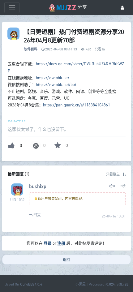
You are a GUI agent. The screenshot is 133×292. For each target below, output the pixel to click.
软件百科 (30, 49)
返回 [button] (66, 259)
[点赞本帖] (11, 145)
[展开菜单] (11, 7)
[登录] (122, 7)
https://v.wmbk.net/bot (56, 84)
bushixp (37, 186)
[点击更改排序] (124, 174)
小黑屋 (80, 284)
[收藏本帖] (57, 145)
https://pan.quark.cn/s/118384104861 (76, 104)
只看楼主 (113, 174)
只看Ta (100, 49)
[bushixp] (17, 189)
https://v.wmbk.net (52, 77)
